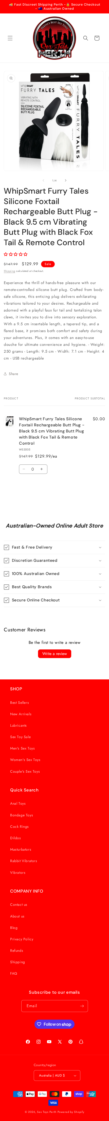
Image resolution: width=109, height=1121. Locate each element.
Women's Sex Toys (25, 759)
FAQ (13, 973)
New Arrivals (20, 714)
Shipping (9, 271)
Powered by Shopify (71, 1112)
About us (17, 916)
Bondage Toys (21, 815)
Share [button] (13, 373)
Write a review (54, 654)
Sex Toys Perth (47, 1112)
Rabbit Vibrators (23, 860)
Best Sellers (19, 702)
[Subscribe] (82, 1006)
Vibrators (17, 872)
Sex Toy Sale (20, 736)
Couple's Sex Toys (25, 771)
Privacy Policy (21, 939)
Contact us (18, 904)
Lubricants (18, 725)
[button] (10, 38)
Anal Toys (18, 803)
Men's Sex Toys (22, 748)
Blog (13, 927)
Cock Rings (19, 826)
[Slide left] (43, 180)
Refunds (16, 950)
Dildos (15, 837)
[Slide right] (65, 180)
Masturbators (20, 849)
